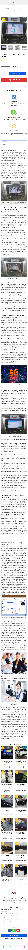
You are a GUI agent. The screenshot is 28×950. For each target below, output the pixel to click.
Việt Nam (16, 155)
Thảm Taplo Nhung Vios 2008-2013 (21, 878)
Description (4, 141)
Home (2, 8)
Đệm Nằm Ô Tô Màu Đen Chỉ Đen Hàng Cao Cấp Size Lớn (7, 834)
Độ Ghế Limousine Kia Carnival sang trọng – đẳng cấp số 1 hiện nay (7, 786)
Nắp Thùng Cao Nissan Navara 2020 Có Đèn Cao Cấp (21, 761)
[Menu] (2, 2)
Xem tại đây (21, 913)
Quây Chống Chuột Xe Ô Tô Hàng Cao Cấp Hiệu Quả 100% (21, 810)
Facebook (20, 405)
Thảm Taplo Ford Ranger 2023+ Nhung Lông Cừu (21, 856)
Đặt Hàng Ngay (17, 74)
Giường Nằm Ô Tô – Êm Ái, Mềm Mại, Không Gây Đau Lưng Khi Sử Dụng (7, 879)
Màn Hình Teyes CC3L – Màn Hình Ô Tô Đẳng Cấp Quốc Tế (7, 761)
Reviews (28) (3, 144)
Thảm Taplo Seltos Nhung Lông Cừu (7, 809)
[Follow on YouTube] (18, 930)
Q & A (2, 147)
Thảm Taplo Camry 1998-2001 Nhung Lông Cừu (21, 833)
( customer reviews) (11, 61)
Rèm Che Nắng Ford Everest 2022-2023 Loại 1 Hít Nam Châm (21, 786)
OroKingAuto (17, 553)
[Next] (25, 30)
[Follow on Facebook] (10, 930)
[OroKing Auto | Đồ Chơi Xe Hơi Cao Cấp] (14, 2)
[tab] (14, 142)
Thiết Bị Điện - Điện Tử (11, 8)
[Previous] (3, 30)
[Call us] (14, 930)
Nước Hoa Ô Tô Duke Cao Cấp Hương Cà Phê (7, 856)
